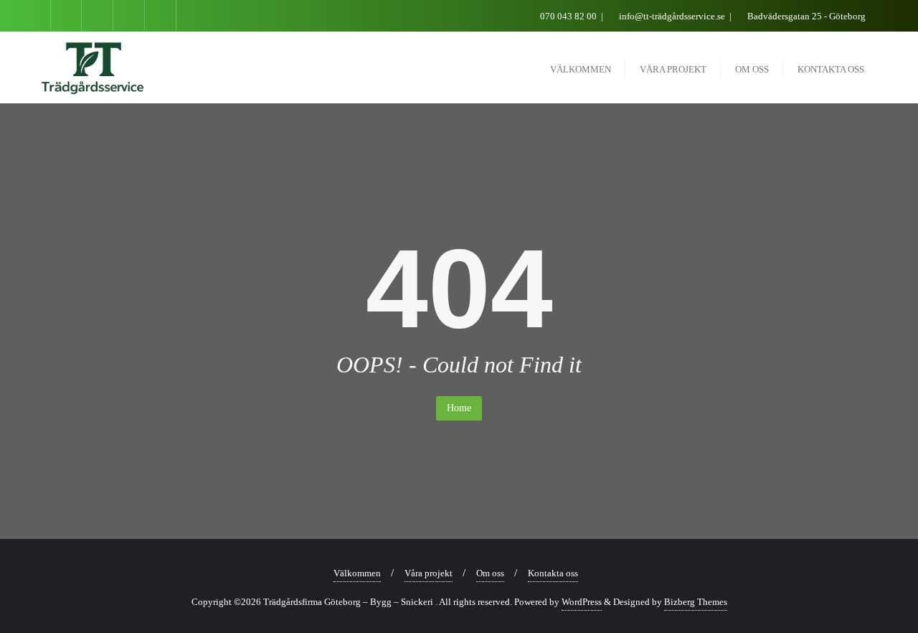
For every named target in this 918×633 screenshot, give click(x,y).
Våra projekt (428, 573)
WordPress (582, 601)
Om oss (490, 573)
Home (459, 408)
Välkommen (357, 573)
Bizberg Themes (695, 601)
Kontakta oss (553, 573)
